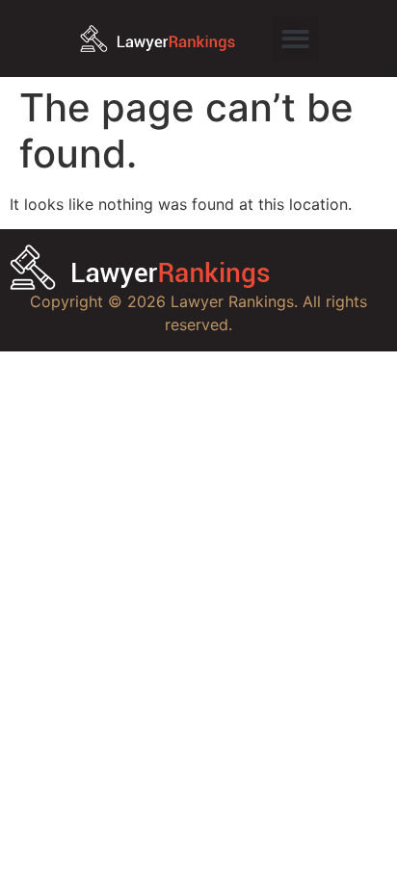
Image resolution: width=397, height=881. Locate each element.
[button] (295, 39)
